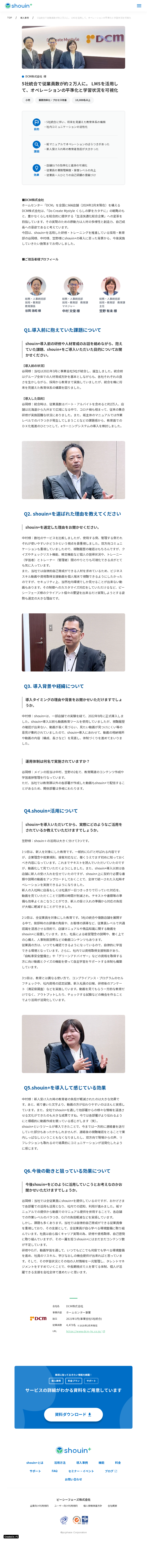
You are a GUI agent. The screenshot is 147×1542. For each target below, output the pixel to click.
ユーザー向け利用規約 (66, 1506)
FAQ (55, 1471)
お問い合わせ (73, 1479)
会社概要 (112, 1506)
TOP (9, 17)
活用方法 (60, 1462)
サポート (35, 1471)
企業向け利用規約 (39, 1506)
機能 (101, 1462)
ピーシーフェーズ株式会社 (73, 1499)
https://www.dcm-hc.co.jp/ (84, 1331)
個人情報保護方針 (92, 1506)
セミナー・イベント (81, 1471)
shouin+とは (34, 1462)
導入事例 (24, 17)
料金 (118, 1462)
